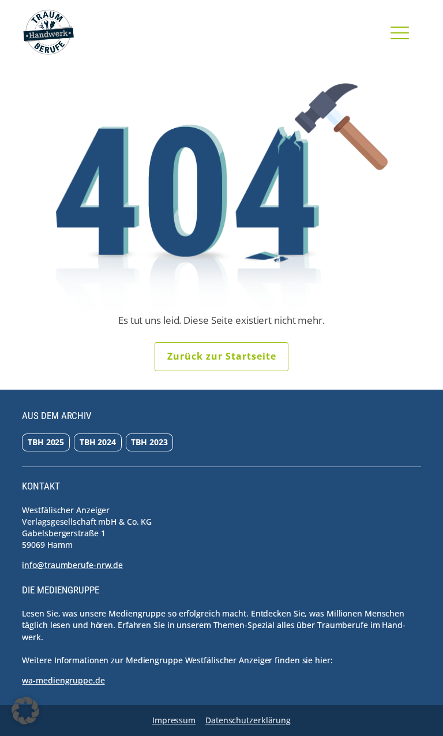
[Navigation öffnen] (400, 32)
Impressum (174, 720)
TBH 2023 (149, 441)
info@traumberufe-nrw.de (72, 564)
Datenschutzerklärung (248, 720)
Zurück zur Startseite (221, 356)
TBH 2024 (98, 441)
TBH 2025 (46, 441)
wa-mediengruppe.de (63, 680)
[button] (25, 710)
